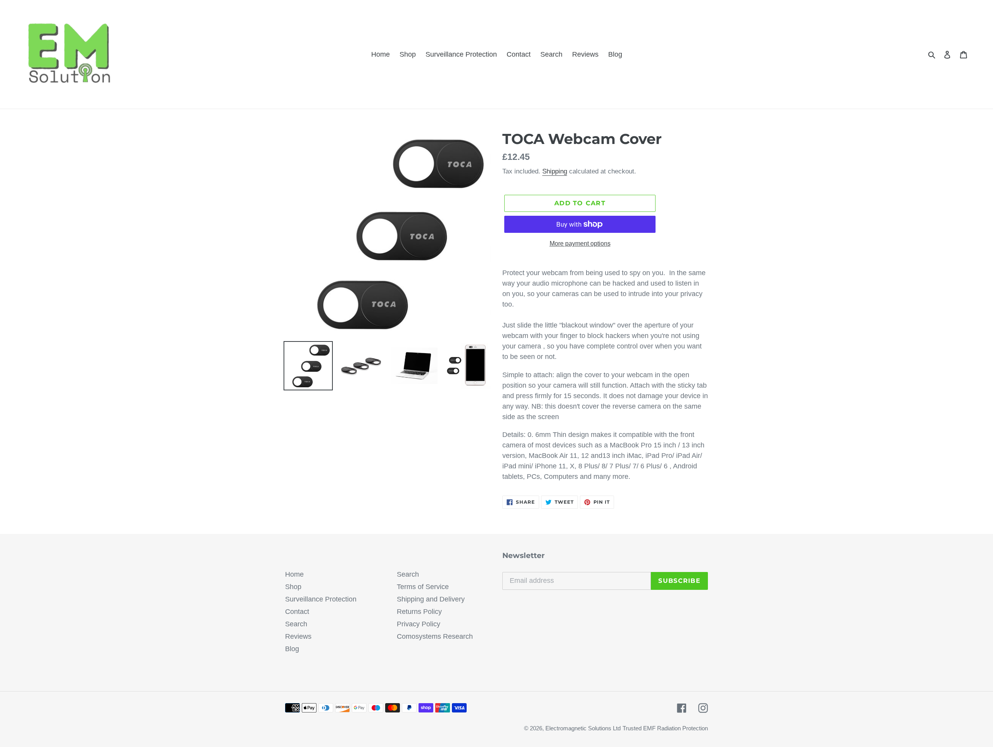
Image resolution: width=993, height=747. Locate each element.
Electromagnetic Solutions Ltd (583, 728)
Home (294, 574)
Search (296, 624)
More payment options (580, 243)
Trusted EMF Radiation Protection (665, 728)
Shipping (554, 171)
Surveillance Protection (320, 599)
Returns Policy (419, 611)
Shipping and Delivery (431, 599)
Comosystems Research (435, 636)
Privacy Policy (418, 624)
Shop (293, 587)
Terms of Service (423, 587)
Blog (292, 649)
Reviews (298, 636)
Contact (297, 611)
